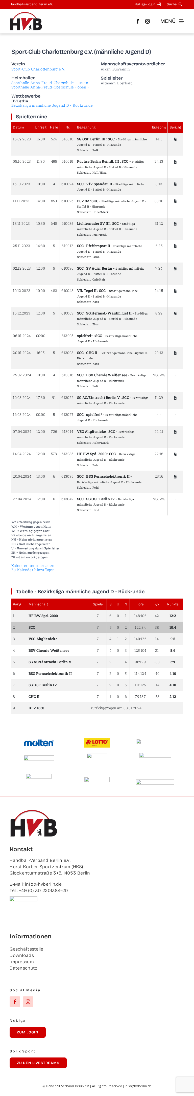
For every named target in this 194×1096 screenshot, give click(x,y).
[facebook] (138, 21)
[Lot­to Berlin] (97, 740)
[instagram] (147, 21)
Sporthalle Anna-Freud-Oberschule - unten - (51, 82)
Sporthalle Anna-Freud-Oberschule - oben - (50, 87)
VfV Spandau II (99, 183)
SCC (111, 139)
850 (54, 200)
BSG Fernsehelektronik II (107, 476)
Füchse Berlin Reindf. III (98, 161)
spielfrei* (85, 335)
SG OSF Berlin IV (100, 498)
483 (54, 290)
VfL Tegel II (86, 290)
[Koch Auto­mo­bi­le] (39, 757)
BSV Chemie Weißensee (106, 375)
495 (54, 161)
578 (54, 453)
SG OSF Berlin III (91, 139)
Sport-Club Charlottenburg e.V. (38, 69)
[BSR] (97, 755)
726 (54, 431)
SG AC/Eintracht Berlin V (98, 397)
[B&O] (39, 776)
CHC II (91, 352)
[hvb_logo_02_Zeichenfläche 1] (26, 14)
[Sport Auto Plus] (155, 782)
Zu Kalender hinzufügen (33, 569)
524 (54, 139)
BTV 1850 (36, 707)
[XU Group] (97, 779)
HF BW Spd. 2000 (43, 615)
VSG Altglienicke (91, 431)
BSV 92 (83, 200)
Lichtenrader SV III (93, 223)
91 (54, 397)
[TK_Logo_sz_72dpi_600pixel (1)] (155, 741)
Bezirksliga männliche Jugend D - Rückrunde (52, 105)
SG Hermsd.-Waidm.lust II (108, 313)
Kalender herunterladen (32, 565)
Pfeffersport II (98, 245)
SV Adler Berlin (99, 268)
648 (54, 223)
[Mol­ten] (39, 741)
